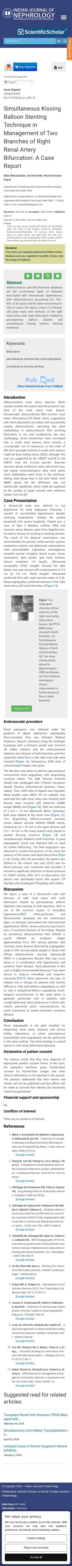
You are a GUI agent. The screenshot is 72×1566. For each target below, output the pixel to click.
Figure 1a (51, 585)
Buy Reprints (26, 67)
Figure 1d (50, 835)
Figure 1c (58, 815)
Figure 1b (34, 807)
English (12, 82)
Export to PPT (22, 708)
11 (23, 978)
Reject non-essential (36, 1547)
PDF (60, 67)
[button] (63, 17)
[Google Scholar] (25, 1154)
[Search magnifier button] (65, 41)
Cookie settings (36, 1538)
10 (20, 978)
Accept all (36, 1557)
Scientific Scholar (27, 1491)
